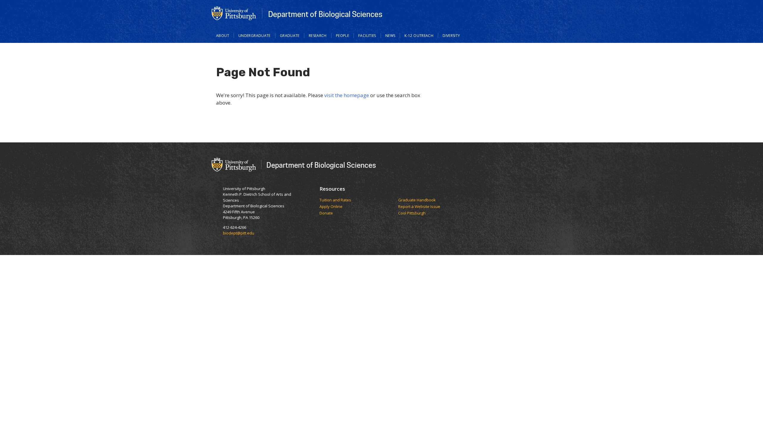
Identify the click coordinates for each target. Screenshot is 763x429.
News (390, 35)
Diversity (451, 35)
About (222, 35)
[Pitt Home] (234, 12)
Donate (326, 213)
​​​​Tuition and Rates (335, 200)
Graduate (290, 35)
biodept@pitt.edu (238, 233)
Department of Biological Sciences (325, 14)
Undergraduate (254, 35)
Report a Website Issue (419, 206)
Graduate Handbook (417, 200)
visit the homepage (346, 95)
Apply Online (331, 206)
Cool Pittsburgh (412, 213)
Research (318, 35)
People (342, 35)
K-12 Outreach (418, 35)
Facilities (367, 35)
